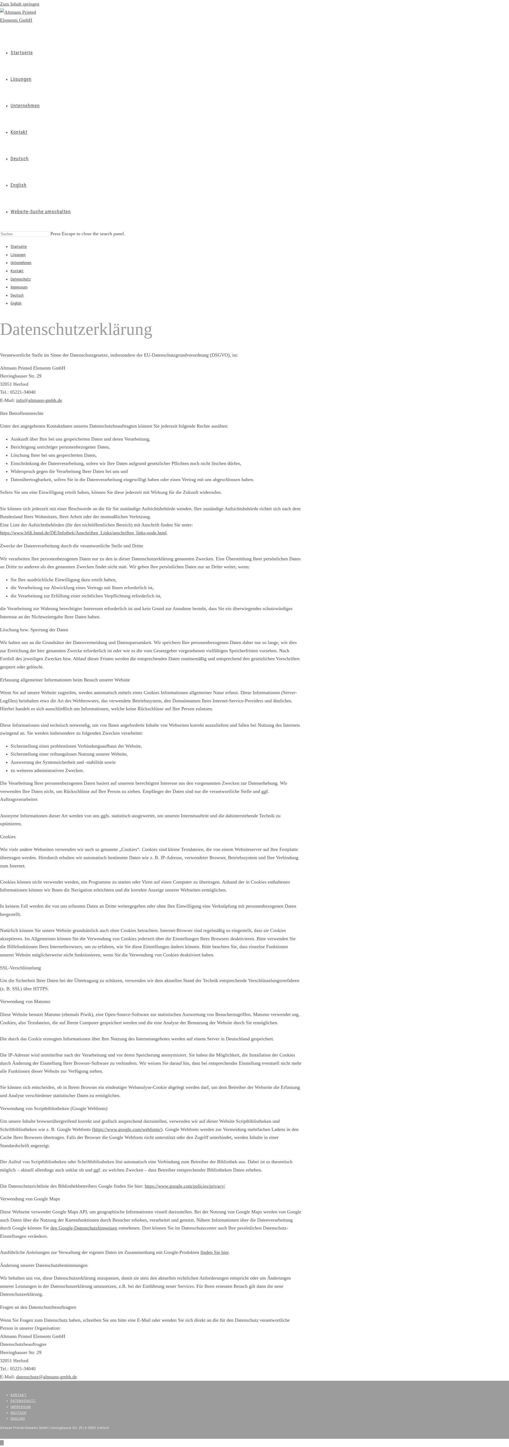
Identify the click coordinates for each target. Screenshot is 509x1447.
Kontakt (17, 271)
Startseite (19, 246)
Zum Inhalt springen (19, 4)
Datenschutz (21, 279)
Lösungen (18, 254)
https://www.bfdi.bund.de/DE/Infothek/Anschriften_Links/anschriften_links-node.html (83, 532)
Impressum (19, 287)
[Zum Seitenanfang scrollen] (2, 1442)
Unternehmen (21, 262)
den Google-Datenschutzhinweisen (83, 1228)
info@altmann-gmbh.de (39, 400)
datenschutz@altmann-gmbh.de (46, 1376)
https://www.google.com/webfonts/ (127, 1129)
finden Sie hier (214, 1252)
